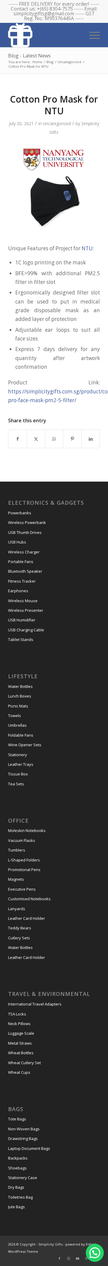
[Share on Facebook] (17, 439)
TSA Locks (17, 1014)
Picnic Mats (18, 706)
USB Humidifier (21, 620)
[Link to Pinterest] (86, 1258)
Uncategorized (57, 123)
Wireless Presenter (25, 610)
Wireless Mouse (23, 600)
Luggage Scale (21, 1033)
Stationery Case (22, 1177)
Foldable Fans (20, 735)
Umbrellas (17, 725)
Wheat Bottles (21, 1052)
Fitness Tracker (22, 581)
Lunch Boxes (19, 696)
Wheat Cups (19, 1072)
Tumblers (16, 850)
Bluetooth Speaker (25, 571)
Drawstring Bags (23, 1138)
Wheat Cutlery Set (24, 1062)
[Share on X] (36, 439)
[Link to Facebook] (59, 1258)
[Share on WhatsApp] (54, 439)
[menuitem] (91, 35)
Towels (14, 715)
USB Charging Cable (26, 630)
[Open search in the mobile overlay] (73, 35)
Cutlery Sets (19, 938)
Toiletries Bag (20, 1197)
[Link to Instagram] (68, 1258)
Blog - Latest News (29, 55)
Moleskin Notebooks (27, 830)
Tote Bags (17, 1119)
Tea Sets (16, 784)
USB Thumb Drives (25, 532)
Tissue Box (18, 774)
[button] (95, 1253)
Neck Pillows (19, 1023)
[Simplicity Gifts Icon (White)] (45, 35)
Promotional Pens (24, 869)
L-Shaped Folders (24, 860)
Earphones (18, 590)
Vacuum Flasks (21, 840)
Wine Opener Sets (24, 744)
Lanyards (16, 908)
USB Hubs (17, 542)
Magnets (16, 879)
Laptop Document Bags (29, 1148)
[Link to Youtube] (77, 1258)
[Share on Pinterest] (72, 439)
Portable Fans (20, 561)
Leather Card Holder (26, 918)
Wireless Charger (24, 552)
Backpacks (18, 1158)
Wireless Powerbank (27, 522)
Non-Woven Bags (24, 1129)
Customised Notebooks (29, 898)
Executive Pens (22, 889)
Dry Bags (16, 1187)
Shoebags (17, 1168)
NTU (87, 248)
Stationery (17, 754)
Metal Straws (20, 1043)
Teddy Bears (19, 928)
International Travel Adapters (35, 1004)
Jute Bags (16, 1206)
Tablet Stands (20, 639)
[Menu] (91, 35)
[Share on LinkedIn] (91, 439)
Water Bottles (20, 686)
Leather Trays (20, 764)
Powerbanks (19, 513)
